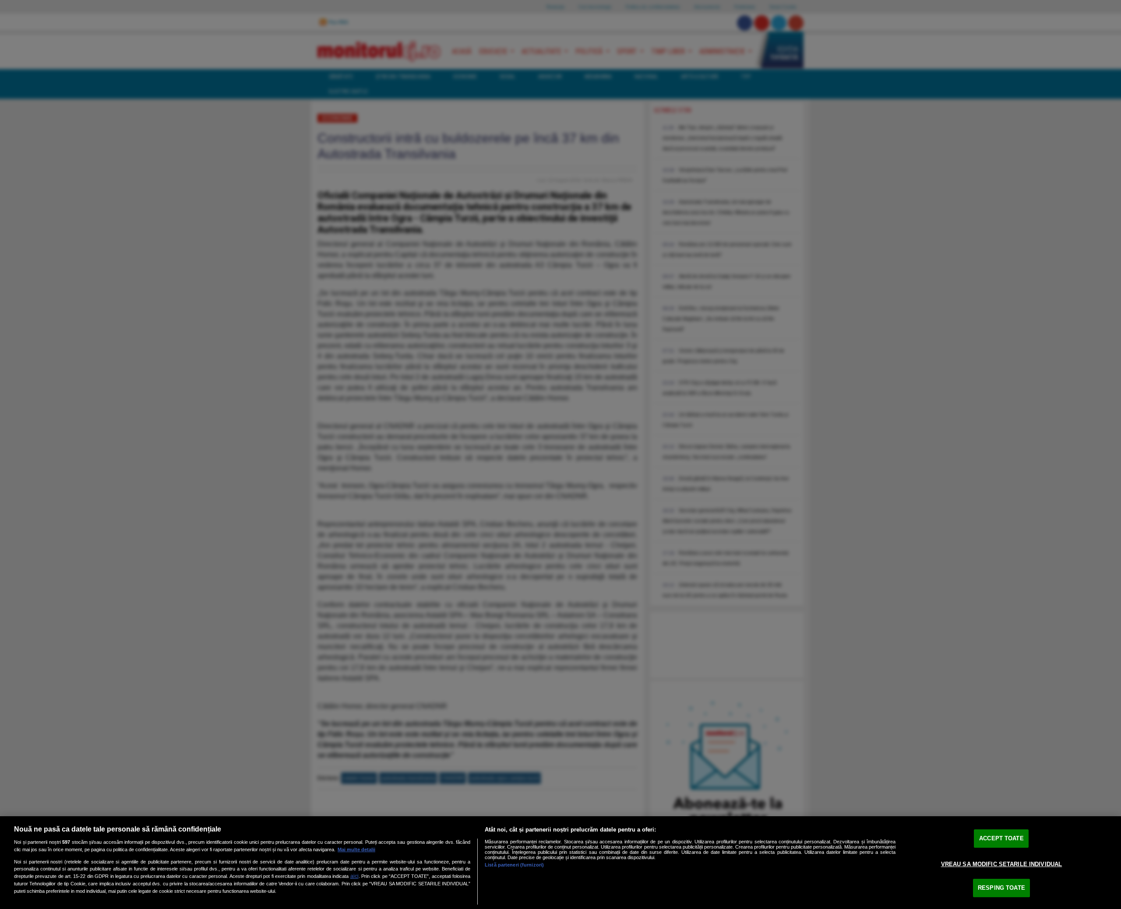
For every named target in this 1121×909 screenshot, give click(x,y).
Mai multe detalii (356, 849)
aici (354, 876)
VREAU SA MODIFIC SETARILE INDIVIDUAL (1001, 864)
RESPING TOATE (1001, 887)
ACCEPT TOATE (1001, 838)
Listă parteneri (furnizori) (514, 864)
